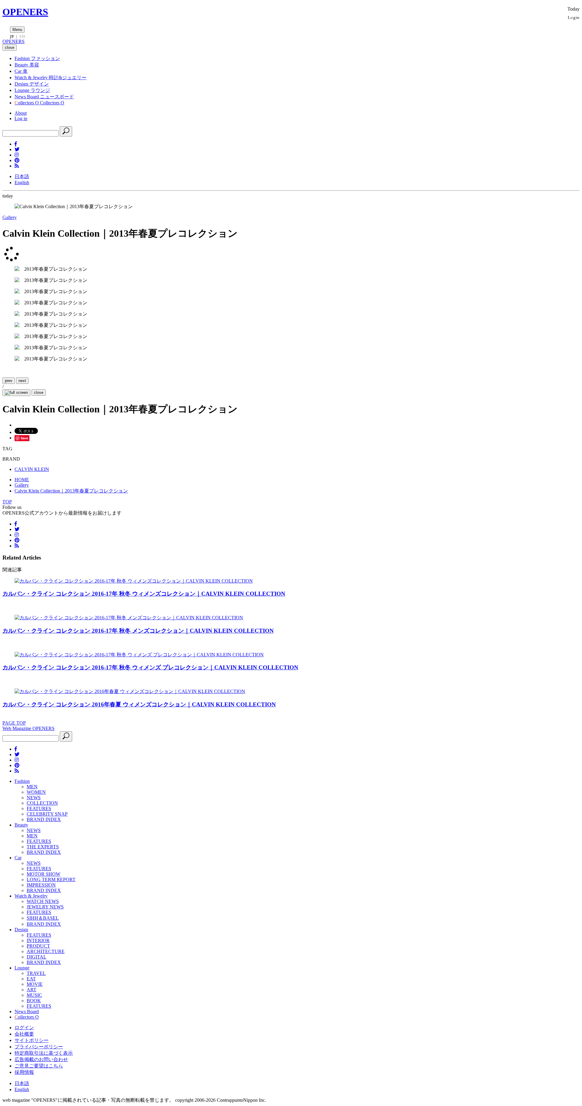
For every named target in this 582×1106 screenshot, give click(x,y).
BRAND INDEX (44, 819)
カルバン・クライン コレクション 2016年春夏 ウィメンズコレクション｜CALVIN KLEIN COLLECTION (139, 704)
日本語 (22, 176)
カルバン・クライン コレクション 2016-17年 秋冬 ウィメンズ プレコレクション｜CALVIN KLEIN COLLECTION (150, 667)
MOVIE (35, 984)
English (22, 182)
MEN (32, 786)
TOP (7, 501)
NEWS (34, 797)
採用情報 (24, 1072)
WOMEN (36, 792)
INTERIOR (38, 940)
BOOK (34, 1000)
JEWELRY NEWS (45, 906)
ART (31, 989)
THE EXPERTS (43, 846)
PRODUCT (38, 946)
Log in (21, 118)
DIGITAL (36, 956)
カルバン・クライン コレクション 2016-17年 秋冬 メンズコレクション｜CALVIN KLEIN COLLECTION (138, 630)
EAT (31, 978)
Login (574, 17)
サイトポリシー (31, 1040)
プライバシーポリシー (39, 1046)
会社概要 (24, 1034)
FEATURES (39, 808)
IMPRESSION (41, 885)
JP (12, 36)
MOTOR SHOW (43, 874)
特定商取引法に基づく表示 (44, 1053)
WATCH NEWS (43, 901)
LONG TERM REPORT (51, 879)
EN (22, 36)
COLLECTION (42, 803)
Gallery (9, 217)
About (21, 113)
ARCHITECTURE (46, 951)
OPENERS (25, 11)
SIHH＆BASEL (43, 918)
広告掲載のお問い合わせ (41, 1059)
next (22, 380)
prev (8, 380)
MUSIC (34, 995)
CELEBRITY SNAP (47, 814)
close (38, 392)
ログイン (24, 1027)
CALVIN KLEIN (32, 469)
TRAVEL (36, 973)
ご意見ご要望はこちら (39, 1065)
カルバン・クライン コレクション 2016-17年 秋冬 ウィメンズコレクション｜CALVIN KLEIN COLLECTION (143, 593)
